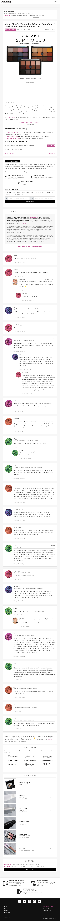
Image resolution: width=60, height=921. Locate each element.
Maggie (16, 439)
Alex (15, 663)
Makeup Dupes (10, 5)
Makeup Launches (10, 29)
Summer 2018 (13, 149)
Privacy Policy (8, 914)
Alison (15, 634)
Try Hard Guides (47, 908)
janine (21, 450)
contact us (23, 223)
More (33, 5)
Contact (6, 908)
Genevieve (17, 571)
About (5, 906)
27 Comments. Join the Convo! (16, 142)
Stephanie (17, 587)
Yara (15, 718)
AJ (14, 687)
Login (54, 2)
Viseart (20, 149)
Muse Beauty (12, 117)
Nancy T (16, 545)
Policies (6, 910)
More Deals (30, 869)
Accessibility (7, 918)
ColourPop (7, 17)
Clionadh (7, 15)
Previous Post (9, 153)
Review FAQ (7, 912)
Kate (15, 339)
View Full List (30, 769)
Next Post (52, 153)
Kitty (15, 307)
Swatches (28, 5)
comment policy (34, 217)
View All (19, 12)
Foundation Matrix (20, 5)
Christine (44, 29)
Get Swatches (30, 201)
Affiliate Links (26, 29)
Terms (5, 916)
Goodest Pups (47, 910)
